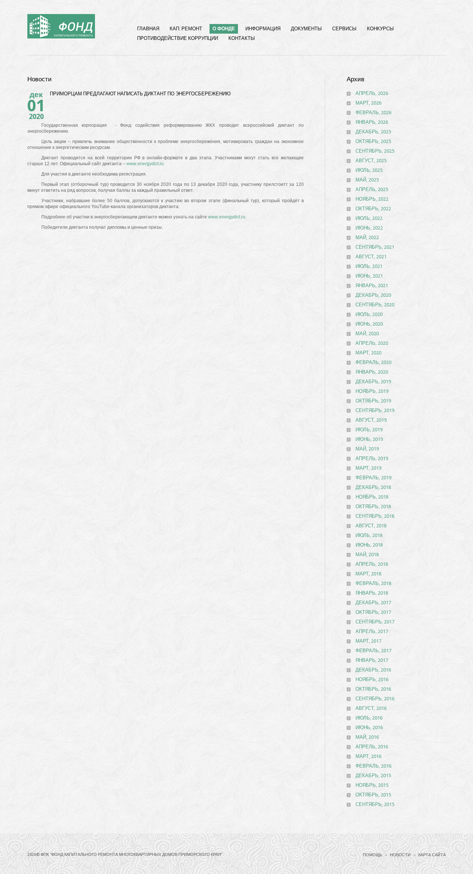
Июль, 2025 (368, 170)
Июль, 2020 (368, 314)
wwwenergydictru (145, 163)
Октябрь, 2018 (373, 506)
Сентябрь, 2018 (374, 516)
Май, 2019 (367, 449)
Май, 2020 (367, 333)
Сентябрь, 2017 (374, 622)
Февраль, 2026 (373, 112)
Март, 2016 (368, 756)
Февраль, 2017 (373, 650)
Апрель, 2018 (371, 564)
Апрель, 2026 (371, 93)
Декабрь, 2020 (373, 295)
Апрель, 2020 (371, 343)
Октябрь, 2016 (373, 689)
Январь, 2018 (371, 593)
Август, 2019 (371, 420)
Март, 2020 (368, 353)
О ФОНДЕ (223, 28)
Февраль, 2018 (373, 583)
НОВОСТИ (400, 855)
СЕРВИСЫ (344, 28)
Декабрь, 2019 (373, 381)
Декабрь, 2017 (373, 602)
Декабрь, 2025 (373, 132)
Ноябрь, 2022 (371, 199)
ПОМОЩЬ (372, 855)
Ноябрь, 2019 (371, 391)
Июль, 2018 (368, 535)
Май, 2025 (367, 180)
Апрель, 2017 (371, 631)
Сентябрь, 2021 (374, 247)
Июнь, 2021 (369, 276)
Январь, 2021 (371, 285)
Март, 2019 (368, 468)
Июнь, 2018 (369, 545)
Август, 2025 (371, 160)
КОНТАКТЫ (241, 38)
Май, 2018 (367, 554)
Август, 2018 (371, 525)
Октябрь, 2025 (373, 141)
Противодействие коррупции (177, 38)
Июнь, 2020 (369, 324)
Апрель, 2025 (371, 189)
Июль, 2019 (368, 429)
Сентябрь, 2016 (374, 698)
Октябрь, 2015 (373, 795)
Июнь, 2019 (369, 439)
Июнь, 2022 (369, 228)
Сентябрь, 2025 (374, 151)
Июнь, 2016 (369, 727)
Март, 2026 (368, 103)
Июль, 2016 (368, 718)
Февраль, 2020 (373, 362)
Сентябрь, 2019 (374, 410)
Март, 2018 (368, 574)
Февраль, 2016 (373, 766)
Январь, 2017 (371, 660)
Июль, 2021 (368, 266)
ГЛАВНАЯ (148, 28)
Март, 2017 (368, 641)
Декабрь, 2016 (373, 670)
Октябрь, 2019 (373, 401)
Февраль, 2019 (373, 477)
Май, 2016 (367, 737)
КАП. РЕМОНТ (186, 28)
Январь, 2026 (371, 122)
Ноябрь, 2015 (371, 785)
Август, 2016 (371, 708)
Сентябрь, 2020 (374, 304)
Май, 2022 (367, 237)
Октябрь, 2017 (373, 612)
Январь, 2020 (371, 372)
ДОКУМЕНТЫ (306, 28)
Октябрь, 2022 (373, 208)
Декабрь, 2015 (373, 775)
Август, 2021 (371, 256)
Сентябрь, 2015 (374, 804)
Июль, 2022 (368, 218)
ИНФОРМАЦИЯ (262, 28)
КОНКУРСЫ (380, 28)
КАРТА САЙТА (432, 855)
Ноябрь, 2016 (371, 679)
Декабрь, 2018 (373, 487)
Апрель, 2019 (371, 458)
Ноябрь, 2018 (371, 497)
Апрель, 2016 (371, 746)
